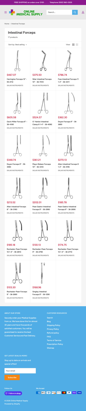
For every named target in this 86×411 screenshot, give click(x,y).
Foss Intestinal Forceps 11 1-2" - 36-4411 (68, 80)
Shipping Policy (53, 325)
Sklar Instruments (15, 85)
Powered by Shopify (12, 404)
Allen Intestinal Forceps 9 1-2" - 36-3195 (68, 165)
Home (6, 24)
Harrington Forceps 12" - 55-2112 (17, 80)
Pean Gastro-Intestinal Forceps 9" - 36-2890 (67, 208)
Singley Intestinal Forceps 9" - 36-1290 (41, 293)
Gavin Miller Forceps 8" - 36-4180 (17, 123)
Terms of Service (54, 340)
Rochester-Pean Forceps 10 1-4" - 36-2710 (68, 250)
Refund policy (53, 333)
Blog (49, 321)
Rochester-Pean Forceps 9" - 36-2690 (17, 293)
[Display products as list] (77, 45)
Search (50, 318)
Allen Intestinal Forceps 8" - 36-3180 (16, 208)
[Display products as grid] (73, 45)
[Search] (75, 12)
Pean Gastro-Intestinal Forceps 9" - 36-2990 (41, 208)
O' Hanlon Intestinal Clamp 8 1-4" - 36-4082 (42, 123)
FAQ (49, 337)
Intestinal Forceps (18, 24)
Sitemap (50, 348)
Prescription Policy (55, 344)
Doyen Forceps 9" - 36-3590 (16, 165)
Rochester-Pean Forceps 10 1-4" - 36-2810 (17, 250)
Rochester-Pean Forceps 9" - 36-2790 (42, 250)
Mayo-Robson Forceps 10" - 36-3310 (41, 165)
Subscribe (12, 377)
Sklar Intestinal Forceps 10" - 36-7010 (42, 80)
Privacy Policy (53, 329)
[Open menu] (5, 12)
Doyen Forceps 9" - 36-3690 (67, 123)
